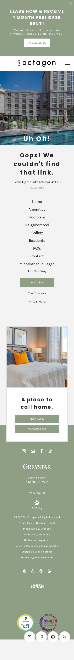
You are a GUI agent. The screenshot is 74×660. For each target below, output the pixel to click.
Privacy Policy (26, 523)
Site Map (41, 523)
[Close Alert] (70, 4)
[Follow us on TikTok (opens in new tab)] (50, 451)
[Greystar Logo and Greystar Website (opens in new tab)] (37, 466)
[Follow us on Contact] (33, 451)
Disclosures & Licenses (37, 528)
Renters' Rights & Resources (37, 557)
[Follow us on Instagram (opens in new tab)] (24, 451)
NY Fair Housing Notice (37, 540)
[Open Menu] (67, 63)
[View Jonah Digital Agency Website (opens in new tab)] (37, 585)
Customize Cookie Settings (37, 551)
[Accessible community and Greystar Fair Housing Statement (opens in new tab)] (33, 570)
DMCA (52, 523)
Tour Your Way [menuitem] (37, 271)
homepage (37, 187)
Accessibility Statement (37, 534)
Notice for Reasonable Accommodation (37, 546)
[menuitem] (37, 202)
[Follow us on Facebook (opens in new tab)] (41, 451)
